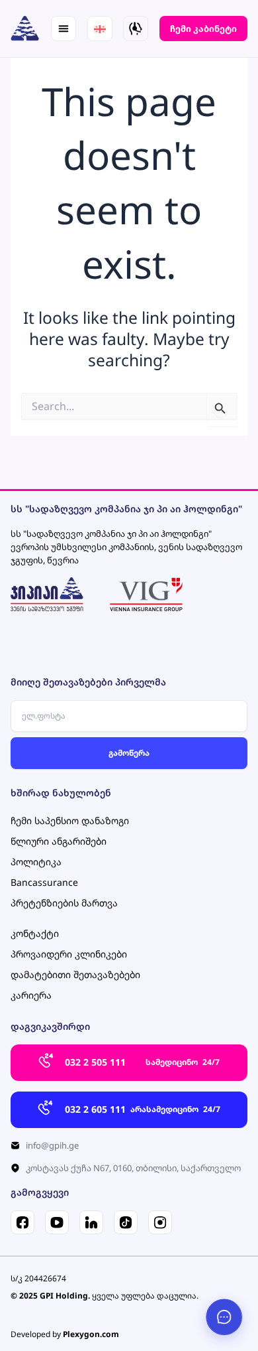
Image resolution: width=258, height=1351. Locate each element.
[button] (63, 28)
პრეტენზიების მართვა (64, 902)
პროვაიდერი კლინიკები (69, 954)
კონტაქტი (35, 933)
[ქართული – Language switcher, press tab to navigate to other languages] (99, 28)
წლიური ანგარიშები (59, 841)
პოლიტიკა (36, 861)
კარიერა (31, 995)
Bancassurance (44, 882)
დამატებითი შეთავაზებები (75, 974)
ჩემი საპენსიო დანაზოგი (70, 820)
